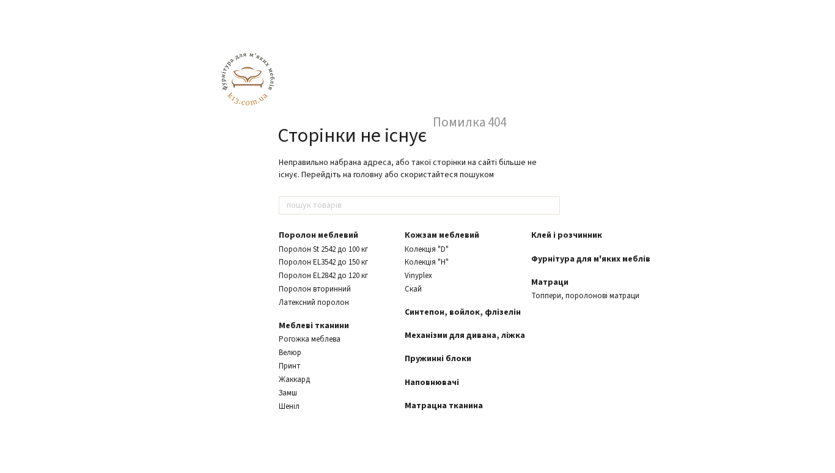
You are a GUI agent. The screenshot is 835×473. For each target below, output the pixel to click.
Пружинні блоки (438, 359)
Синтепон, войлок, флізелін (463, 312)
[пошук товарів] (550, 205)
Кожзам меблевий (442, 235)
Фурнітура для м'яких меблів (590, 259)
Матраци (549, 282)
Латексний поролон (314, 302)
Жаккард (294, 379)
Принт (289, 366)
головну (368, 175)
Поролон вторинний (315, 289)
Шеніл (289, 406)
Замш (288, 392)
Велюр (290, 352)
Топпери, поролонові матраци (585, 295)
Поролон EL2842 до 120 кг (323, 275)
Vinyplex (418, 275)
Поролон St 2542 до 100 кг (323, 249)
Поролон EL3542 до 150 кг (323, 262)
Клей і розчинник (566, 235)
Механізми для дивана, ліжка (465, 335)
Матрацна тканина (444, 406)
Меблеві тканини (314, 326)
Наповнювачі (432, 382)
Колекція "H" (427, 262)
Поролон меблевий (318, 235)
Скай (413, 289)
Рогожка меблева (309, 339)
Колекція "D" (427, 249)
